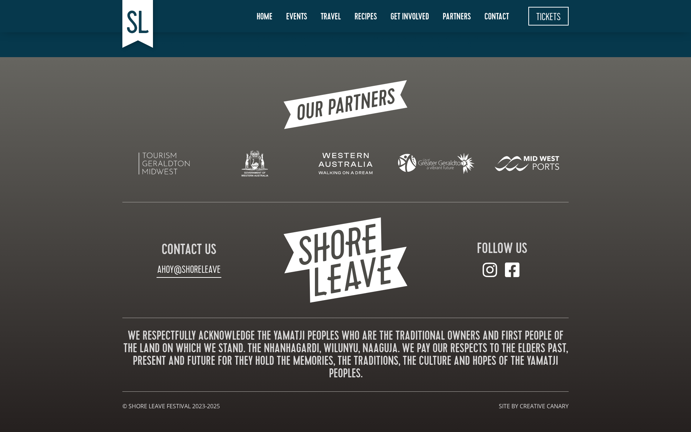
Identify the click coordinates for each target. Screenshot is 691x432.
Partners (457, 16)
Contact (496, 16)
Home (264, 16)
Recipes (365, 16)
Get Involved (409, 16)
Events (296, 16)
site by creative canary (534, 406)
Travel (331, 16)
